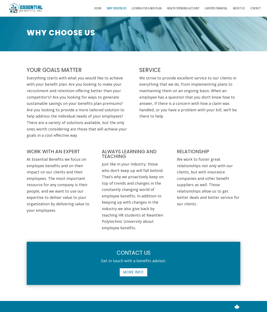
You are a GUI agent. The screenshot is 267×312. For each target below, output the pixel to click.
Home (97, 8)
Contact (255, 8)
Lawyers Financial (216, 8)
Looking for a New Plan (146, 8)
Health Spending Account (183, 8)
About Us (239, 8)
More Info (133, 272)
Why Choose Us (116, 8)
